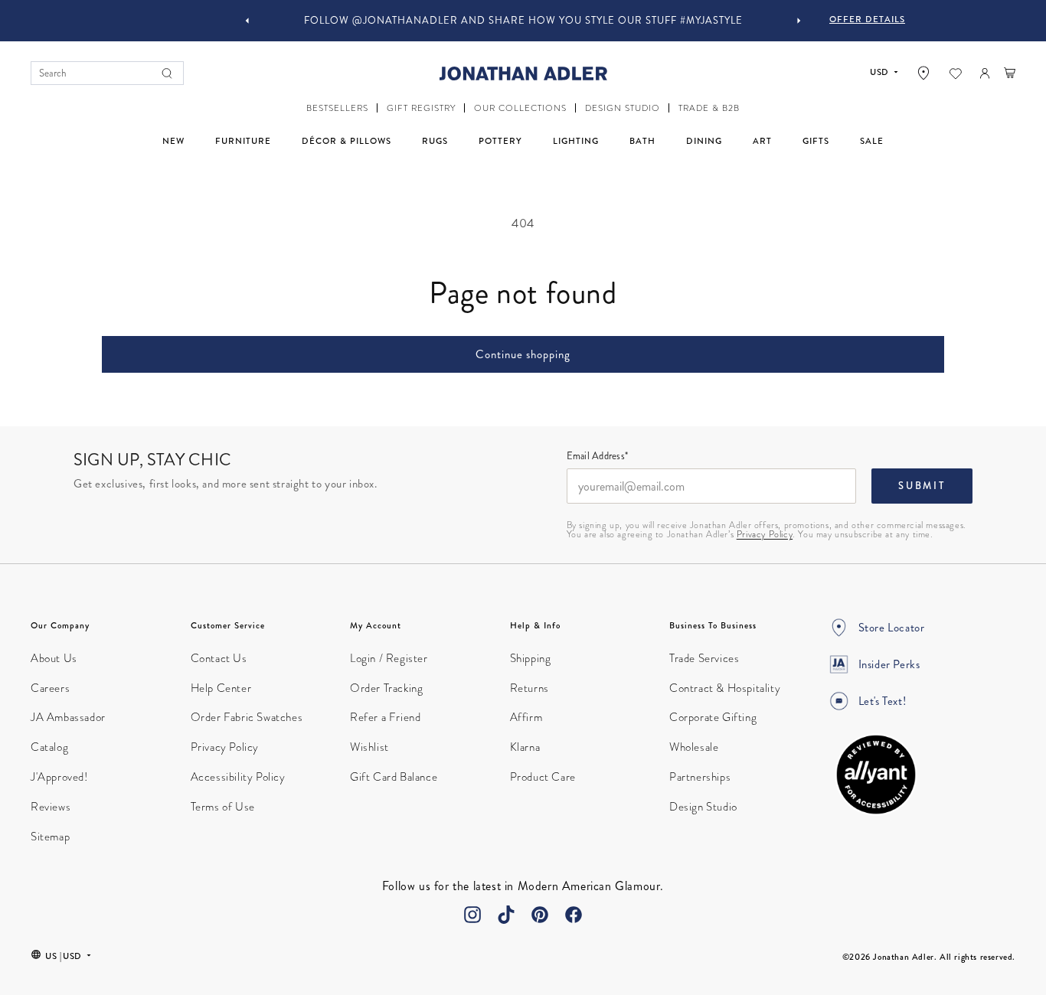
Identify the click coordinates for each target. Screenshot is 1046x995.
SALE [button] (872, 141)
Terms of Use (223, 806)
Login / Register (389, 658)
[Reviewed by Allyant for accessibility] (876, 774)
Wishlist (369, 747)
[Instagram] (472, 914)
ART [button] (762, 141)
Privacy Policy (765, 534)
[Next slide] (798, 20)
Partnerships (700, 777)
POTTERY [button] (500, 141)
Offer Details (867, 19)
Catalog (49, 747)
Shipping (530, 658)
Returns (529, 688)
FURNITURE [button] (243, 141)
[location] (923, 73)
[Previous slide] (247, 20)
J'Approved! (59, 777)
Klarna (525, 747)
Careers (50, 688)
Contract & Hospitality (724, 688)
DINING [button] (704, 141)
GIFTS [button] (815, 141)
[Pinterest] (539, 914)
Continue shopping (523, 354)
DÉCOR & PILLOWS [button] (346, 141)
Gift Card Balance (393, 777)
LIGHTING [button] (576, 141)
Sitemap (50, 836)
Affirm (526, 717)
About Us (54, 658)
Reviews (50, 806)
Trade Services (704, 658)
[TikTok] (506, 914)
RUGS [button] (435, 141)
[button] (337, 108)
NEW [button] (173, 141)
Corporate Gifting (713, 717)
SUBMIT (922, 486)
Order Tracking (386, 688)
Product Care (543, 777)
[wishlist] (955, 73)
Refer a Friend (385, 717)
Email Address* (598, 457)
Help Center (221, 688)
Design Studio (703, 806)
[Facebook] (573, 914)
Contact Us (219, 658)
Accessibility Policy (238, 777)
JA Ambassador (68, 717)
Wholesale (693, 747)
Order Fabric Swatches (247, 717)
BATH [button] (642, 141)
